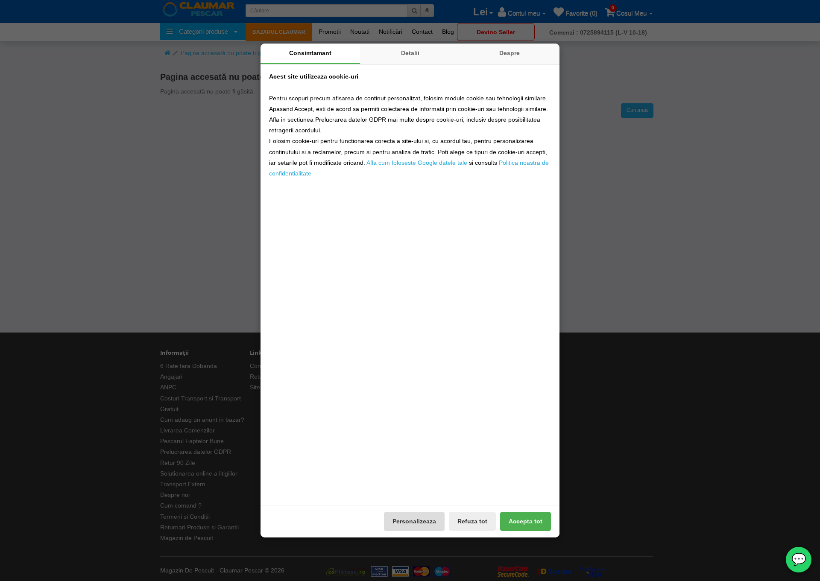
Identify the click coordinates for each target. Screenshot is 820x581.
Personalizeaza (414, 521)
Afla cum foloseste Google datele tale (416, 162)
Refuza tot (472, 521)
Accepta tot (525, 521)
